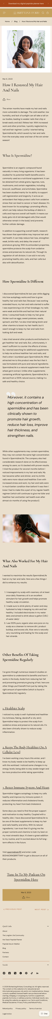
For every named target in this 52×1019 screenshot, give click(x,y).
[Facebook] (9, 973)
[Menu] (4, 12)
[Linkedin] (37, 973)
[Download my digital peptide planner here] (26, 3)
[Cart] (47, 12)
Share (8, 99)
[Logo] (26, 13)
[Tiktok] (32, 973)
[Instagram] (4, 973)
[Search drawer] (43, 12)
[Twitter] (15, 973)
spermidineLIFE (14, 852)
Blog (15, 21)
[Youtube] (20, 973)
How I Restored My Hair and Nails (34, 21)
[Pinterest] (26, 973)
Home (7, 21)
